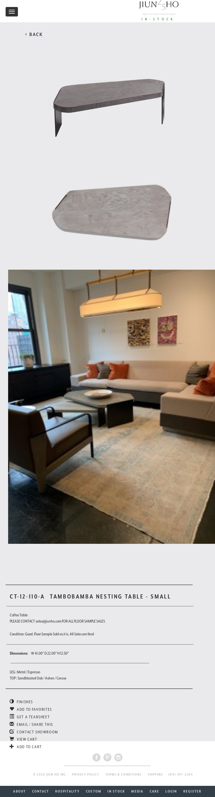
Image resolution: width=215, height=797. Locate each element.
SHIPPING (155, 774)
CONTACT (40, 791)
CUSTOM (93, 791)
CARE (155, 791)
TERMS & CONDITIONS (124, 774)
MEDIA (137, 791)
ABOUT (19, 791)
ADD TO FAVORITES (34, 709)
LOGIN (171, 791)
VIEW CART (27, 739)
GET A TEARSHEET (33, 717)
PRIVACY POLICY (85, 774)
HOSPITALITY (67, 791)
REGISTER (192, 791)
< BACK (34, 34)
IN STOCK (116, 791)
